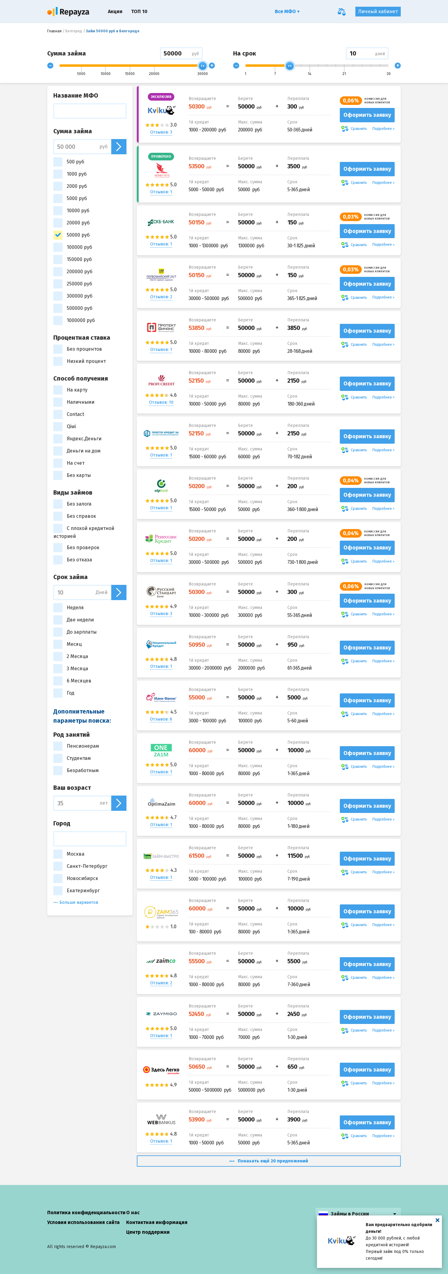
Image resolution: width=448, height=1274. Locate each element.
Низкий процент (86, 361)
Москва (75, 854)
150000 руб (79, 259)
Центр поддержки (148, 1232)
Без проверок (83, 547)
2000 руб (77, 186)
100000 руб (79, 247)
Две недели (80, 620)
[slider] (203, 66)
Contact (75, 414)
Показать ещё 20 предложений (273, 1161)
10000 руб (78, 210)
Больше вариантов (78, 902)
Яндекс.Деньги (84, 439)
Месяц (74, 644)
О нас (133, 1212)
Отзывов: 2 (161, 296)
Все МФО (286, 11)
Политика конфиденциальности (86, 1212)
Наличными (80, 402)
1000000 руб (81, 320)
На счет (75, 463)
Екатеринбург (83, 890)
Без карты (79, 475)
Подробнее (382, 129)
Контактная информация (156, 1222)
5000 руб (77, 198)
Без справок (81, 516)
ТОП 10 (139, 11)
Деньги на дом (84, 451)
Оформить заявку (367, 115)
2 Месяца (77, 656)
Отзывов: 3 (161, 132)
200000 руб (79, 271)
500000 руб (79, 308)
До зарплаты (82, 632)
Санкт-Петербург (87, 866)
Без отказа (79, 560)
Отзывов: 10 (161, 402)
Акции (115, 11)
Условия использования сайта (83, 1222)
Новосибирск (82, 878)
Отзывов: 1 (161, 192)
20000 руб (78, 223)
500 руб (75, 162)
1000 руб (77, 174)
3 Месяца (77, 668)
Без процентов (84, 349)
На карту (77, 390)
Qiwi (71, 426)
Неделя (75, 607)
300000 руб (79, 296)
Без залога (79, 504)
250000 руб (79, 284)
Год (70, 693)
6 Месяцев (79, 681)
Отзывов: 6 (161, 719)
